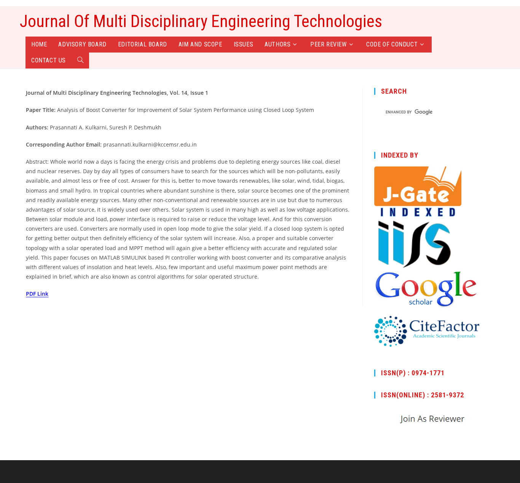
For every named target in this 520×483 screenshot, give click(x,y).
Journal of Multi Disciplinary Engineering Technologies (201, 21)
